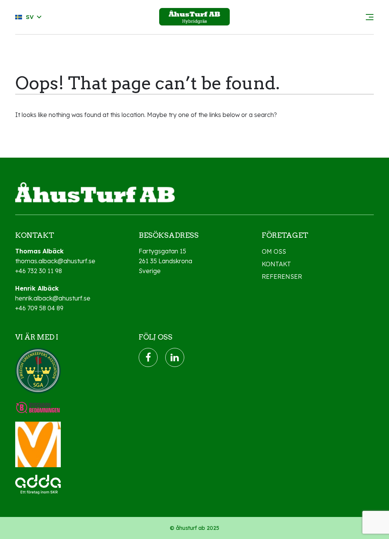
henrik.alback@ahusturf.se (52, 298)
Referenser (282, 276)
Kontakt (276, 264)
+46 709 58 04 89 (39, 308)
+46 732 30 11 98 (38, 271)
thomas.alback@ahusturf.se (55, 261)
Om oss (274, 251)
